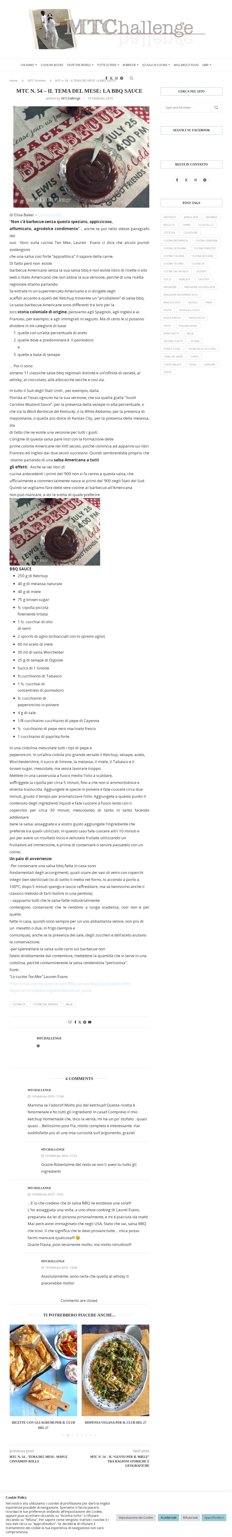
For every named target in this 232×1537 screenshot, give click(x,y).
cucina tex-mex (174, 263)
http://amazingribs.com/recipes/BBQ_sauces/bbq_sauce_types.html (70, 983)
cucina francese (205, 248)
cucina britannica (176, 240)
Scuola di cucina (154, 65)
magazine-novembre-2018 (180, 294)
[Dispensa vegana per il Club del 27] (116, 1370)
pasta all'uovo (189, 310)
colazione (191, 232)
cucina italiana (174, 256)
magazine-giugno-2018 (199, 287)
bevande (211, 217)
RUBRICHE (129, 65)
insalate (184, 279)
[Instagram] (116, 78)
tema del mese (173, 356)
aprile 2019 (191, 217)
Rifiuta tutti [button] (190, 1517)
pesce (167, 325)
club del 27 (205, 224)
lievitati (203, 279)
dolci (167, 279)
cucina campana (207, 240)
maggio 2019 (172, 302)
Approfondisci (214, 1517)
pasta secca (197, 317)
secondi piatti (173, 341)
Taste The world (79, 65)
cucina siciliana (202, 256)
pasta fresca (172, 317)
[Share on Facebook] (75, 1022)
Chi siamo (27, 65)
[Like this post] (70, 1022)
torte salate (172, 364)
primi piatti (171, 333)
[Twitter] (111, 78)
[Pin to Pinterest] (84, 1022)
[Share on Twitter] (79, 1022)
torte (195, 356)
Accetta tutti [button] (168, 1517)
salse (69, 1004)
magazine (170, 287)
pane (208, 302)
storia (195, 341)
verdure (209, 364)
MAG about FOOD (186, 65)
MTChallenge (70, 98)
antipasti (170, 217)
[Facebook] (106, 78)
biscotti (169, 224)
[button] (15, 1380)
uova (192, 364)
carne (187, 224)
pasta (167, 310)
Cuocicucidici (50, 214)
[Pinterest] (121, 78)
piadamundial (188, 325)
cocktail (170, 232)
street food (172, 348)
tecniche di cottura (202, 348)
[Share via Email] (89, 1022)
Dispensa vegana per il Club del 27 (115, 1422)
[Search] (131, 78)
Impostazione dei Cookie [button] (136, 1517)
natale (193, 302)
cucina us (18, 1004)
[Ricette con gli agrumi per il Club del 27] (43, 1370)
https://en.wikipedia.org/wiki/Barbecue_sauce (51, 990)
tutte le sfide (106, 65)
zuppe (168, 372)
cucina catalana (175, 248)
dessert (201, 271)
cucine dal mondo (45, 1004)
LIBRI (205, 65)
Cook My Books (52, 65)
